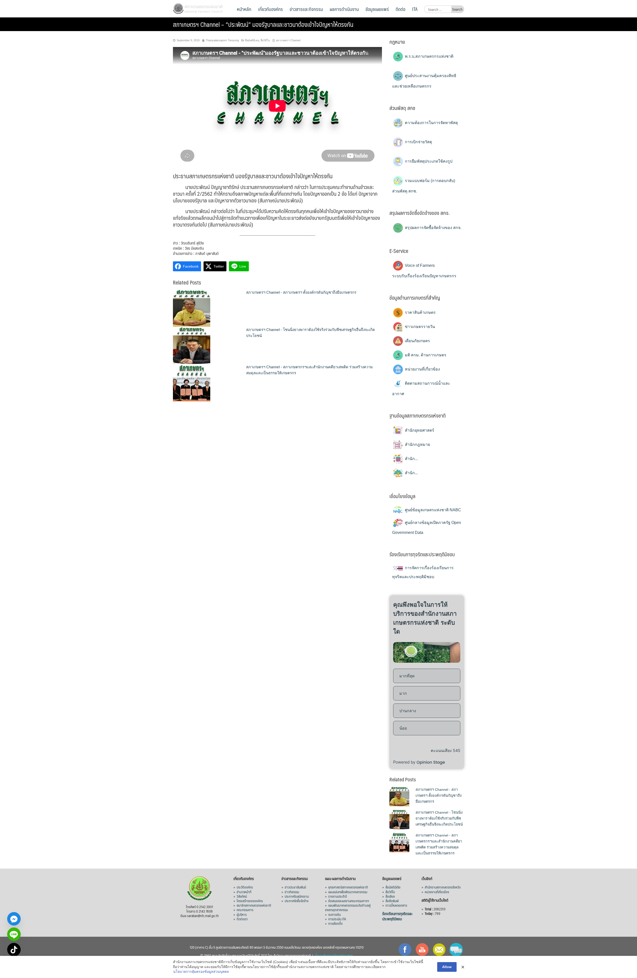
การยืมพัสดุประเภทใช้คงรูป (428, 161)
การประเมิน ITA (337, 919)
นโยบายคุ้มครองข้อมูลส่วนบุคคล (333, 955)
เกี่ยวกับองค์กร (270, 9)
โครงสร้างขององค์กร (250, 901)
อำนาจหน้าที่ (244, 892)
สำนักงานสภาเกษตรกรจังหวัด (443, 887)
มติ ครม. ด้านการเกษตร (425, 355)
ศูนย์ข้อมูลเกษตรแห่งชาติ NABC (432, 510)
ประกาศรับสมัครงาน (297, 896)
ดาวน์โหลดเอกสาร (396, 905)
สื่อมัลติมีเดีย (392, 887)
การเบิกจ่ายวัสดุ (418, 142)
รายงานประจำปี (337, 896)
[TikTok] (14, 949)
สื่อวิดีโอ (265, 40)
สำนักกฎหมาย (417, 444)
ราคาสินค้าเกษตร (420, 312)
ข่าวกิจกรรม (292, 892)
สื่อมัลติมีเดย (252, 40)
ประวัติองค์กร (245, 887)
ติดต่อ (400, 9)
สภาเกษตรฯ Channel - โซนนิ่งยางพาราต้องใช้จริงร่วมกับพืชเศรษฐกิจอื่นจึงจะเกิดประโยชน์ (439, 818)
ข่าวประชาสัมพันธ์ (295, 887)
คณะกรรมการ (245, 910)
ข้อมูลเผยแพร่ (377, 9)
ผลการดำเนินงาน (344, 9)
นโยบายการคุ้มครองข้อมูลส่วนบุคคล (201, 972)
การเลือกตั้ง (335, 923)
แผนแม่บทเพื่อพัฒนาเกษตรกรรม (347, 892)
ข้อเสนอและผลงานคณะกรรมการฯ (348, 901)
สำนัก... (411, 459)
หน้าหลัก (244, 9)
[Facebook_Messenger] (14, 919)
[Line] (14, 934)
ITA (415, 9)
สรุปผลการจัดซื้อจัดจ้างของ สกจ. (432, 228)
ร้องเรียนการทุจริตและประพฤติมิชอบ (397, 916)
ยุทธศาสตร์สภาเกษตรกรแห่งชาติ (348, 887)
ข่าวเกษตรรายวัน (419, 327)
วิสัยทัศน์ (242, 896)
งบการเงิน (334, 914)
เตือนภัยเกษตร (417, 341)
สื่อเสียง (390, 896)
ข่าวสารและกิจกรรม (306, 9)
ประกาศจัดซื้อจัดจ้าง (297, 901)
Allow (447, 967)
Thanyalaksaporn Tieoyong (222, 40)
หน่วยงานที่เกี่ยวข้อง (422, 369)
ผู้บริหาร (242, 914)
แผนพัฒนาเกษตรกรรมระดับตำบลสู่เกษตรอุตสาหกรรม (348, 907)
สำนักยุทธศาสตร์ (419, 430)
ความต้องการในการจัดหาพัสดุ (431, 123)
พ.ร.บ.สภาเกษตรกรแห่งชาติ (428, 56)
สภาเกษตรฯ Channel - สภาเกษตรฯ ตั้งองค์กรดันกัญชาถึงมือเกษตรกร (301, 292)
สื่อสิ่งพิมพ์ (392, 901)
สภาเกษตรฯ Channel (288, 40)
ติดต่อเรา (242, 919)
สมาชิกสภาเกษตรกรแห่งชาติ (254, 905)
